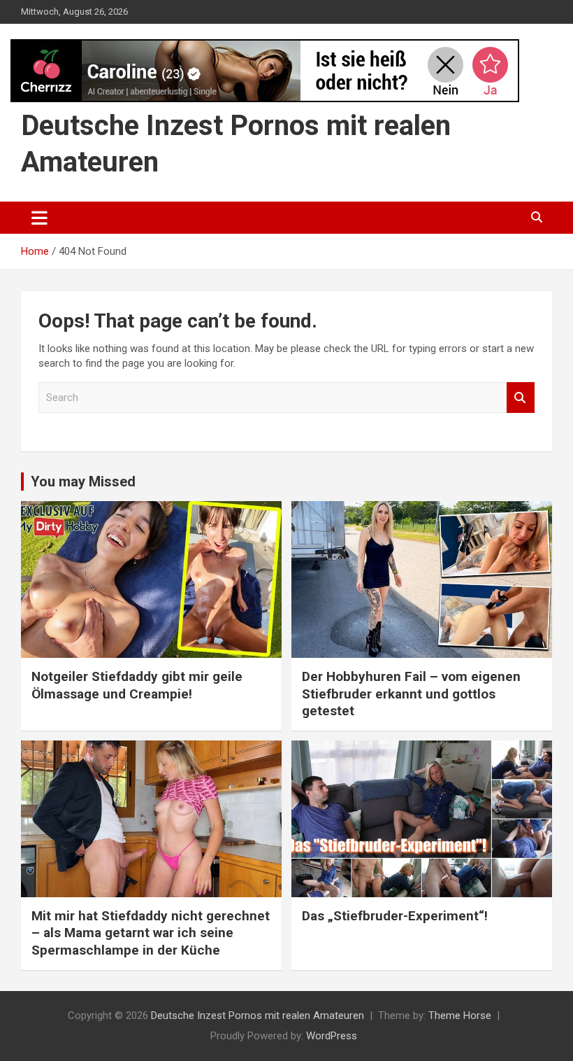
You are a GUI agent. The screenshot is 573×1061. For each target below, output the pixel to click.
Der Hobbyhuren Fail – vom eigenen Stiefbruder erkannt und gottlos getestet (411, 693)
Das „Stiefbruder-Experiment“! (395, 916)
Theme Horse (459, 1015)
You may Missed (83, 481)
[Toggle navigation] (39, 218)
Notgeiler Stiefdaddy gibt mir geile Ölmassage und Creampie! (136, 685)
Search (521, 398)
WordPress (331, 1036)
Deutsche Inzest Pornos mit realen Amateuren (257, 1015)
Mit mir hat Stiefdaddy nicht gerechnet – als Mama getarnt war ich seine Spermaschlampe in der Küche (150, 933)
